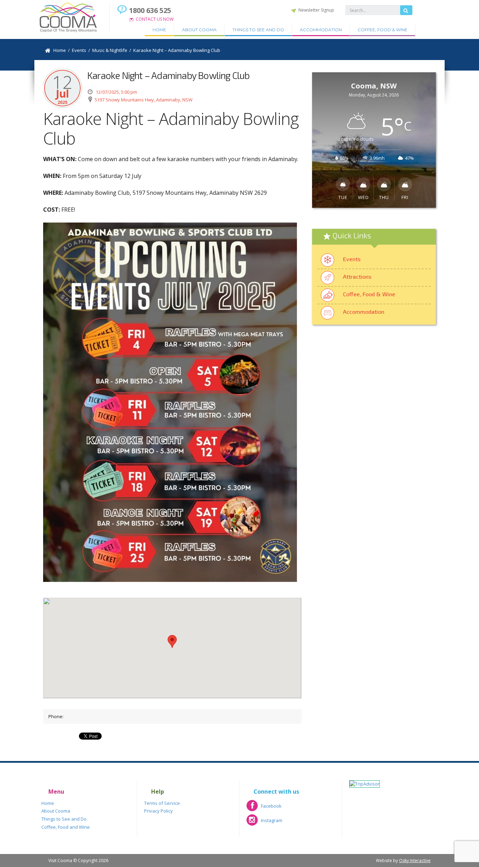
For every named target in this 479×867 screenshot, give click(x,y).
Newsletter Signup (316, 10)
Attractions (357, 276)
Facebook (264, 808)
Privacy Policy (158, 811)
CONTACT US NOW (155, 19)
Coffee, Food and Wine (65, 827)
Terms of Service (162, 803)
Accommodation (321, 29)
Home (159, 29)
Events (351, 259)
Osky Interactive (415, 860)
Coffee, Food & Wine (382, 29)
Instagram (264, 822)
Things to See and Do (258, 29)
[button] (172, 641)
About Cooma (199, 29)
